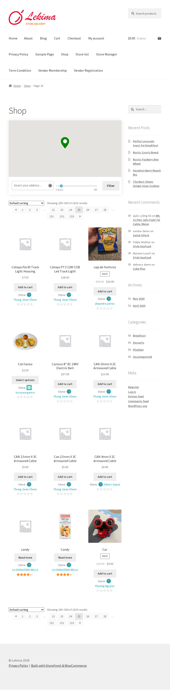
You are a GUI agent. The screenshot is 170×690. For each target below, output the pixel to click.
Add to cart (25, 287)
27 (96, 210)
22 (53, 210)
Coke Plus (139, 269)
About (28, 38)
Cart (57, 38)
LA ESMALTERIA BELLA (25, 570)
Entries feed (136, 396)
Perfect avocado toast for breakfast (145, 143)
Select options (25, 380)
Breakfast (139, 335)
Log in (132, 392)
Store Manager (106, 54)
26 (87, 210)
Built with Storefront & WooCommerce (59, 665)
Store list (82, 54)
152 (62, 216)
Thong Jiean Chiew (25, 299)
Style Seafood (142, 246)
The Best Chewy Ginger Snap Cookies (146, 184)
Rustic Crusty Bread (145, 152)
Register (133, 387)
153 (72, 216)
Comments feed (138, 401)
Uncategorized (142, 357)
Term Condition (20, 70)
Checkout (74, 38)
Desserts (138, 342)
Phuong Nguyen (104, 586)
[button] (65, 142)
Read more (25, 557)
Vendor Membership (52, 70)
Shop (64, 54)
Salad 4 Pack (141, 235)
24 (70, 210)
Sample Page (44, 54)
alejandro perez (105, 303)
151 (52, 216)
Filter (111, 186)
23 (61, 210)
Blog (43, 38)
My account (96, 38)
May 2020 (138, 298)
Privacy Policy (18, 54)
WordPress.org (137, 406)
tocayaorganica (25, 392)
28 (104, 210)
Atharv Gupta (112, 484)
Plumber (138, 350)
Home (13, 38)
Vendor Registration (88, 70)
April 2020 (139, 306)
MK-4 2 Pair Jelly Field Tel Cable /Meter (146, 220)
